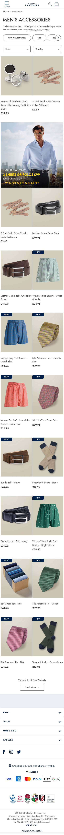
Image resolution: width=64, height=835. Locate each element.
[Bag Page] (56, 4)
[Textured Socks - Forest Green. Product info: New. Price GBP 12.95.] (47, 636)
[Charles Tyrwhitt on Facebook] (4, 751)
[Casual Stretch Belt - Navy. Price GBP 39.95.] (16, 515)
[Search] (50, 4)
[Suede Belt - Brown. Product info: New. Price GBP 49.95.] (16, 457)
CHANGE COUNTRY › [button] (32, 831)
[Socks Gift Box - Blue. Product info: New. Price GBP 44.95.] (16, 578)
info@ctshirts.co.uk (42, 821)
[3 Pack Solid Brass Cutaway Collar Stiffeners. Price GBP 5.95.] (47, 75)
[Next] (58, 37)
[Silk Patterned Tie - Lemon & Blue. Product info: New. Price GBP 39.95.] (47, 332)
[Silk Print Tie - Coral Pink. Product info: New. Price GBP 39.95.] (47, 394)
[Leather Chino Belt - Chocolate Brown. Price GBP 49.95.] (16, 269)
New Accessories (17, 37)
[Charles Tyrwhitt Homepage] (32, 3)
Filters (7, 49)
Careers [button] (8, 739)
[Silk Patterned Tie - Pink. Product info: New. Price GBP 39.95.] (16, 636)
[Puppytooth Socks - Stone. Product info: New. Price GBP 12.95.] (47, 457)
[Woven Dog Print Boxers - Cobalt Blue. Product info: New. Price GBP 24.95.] (16, 332)
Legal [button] (6, 721)
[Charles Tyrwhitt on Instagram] (11, 751)
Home (6, 11)
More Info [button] (10, 730)
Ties (39, 37)
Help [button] (6, 712)
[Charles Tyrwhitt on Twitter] (19, 751)
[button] (32, 687)
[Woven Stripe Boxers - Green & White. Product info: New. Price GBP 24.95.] (47, 269)
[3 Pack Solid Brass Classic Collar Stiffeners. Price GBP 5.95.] (16, 207)
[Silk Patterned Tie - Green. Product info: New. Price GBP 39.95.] (47, 578)
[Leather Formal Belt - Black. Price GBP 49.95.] (47, 207)
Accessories (17, 11)
